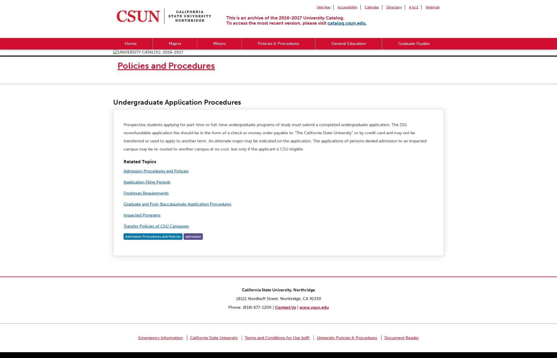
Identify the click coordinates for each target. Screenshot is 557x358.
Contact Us (285, 307)
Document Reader (401, 337)
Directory (394, 7)
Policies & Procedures (278, 43)
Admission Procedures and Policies (156, 171)
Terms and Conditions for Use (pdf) (277, 337)
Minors (219, 43)
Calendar (372, 7)
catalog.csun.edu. (347, 23)
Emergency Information (160, 337)
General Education (348, 43)
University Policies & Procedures (347, 337)
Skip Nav (323, 7)
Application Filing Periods (147, 182)
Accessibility (347, 7)
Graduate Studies (414, 43)
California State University (214, 337)
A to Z (413, 7)
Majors (175, 43)
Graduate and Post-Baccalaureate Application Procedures (177, 204)
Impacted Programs (142, 215)
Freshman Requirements (146, 193)
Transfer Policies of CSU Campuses (156, 226)
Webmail (433, 7)
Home (131, 43)
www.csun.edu (314, 307)
